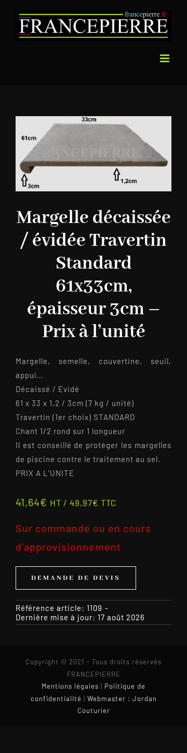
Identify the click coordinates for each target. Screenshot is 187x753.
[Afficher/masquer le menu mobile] (165, 58)
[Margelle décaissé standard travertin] (93, 153)
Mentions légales (70, 686)
